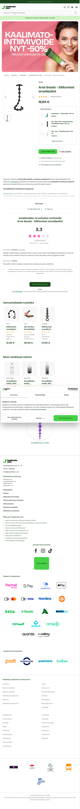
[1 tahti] (39, 97)
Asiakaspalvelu (7, 489)
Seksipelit (45, 738)
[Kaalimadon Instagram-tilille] (43, 551)
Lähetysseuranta (8, 503)
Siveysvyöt (45, 719)
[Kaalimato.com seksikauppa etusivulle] (21, 7)
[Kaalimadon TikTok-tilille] (50, 551)
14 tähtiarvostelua (55, 96)
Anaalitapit (45, 715)
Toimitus (6, 493)
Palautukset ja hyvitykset (11, 496)
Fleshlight (45, 707)
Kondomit (6, 730)
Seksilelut (6, 684)
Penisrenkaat (7, 719)
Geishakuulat (7, 746)
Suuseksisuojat (7, 734)
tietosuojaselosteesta (38, 409)
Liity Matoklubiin (17, 291)
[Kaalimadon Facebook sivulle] (36, 551)
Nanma (41, 82)
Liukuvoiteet (7, 738)
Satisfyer (45, 696)
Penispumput (7, 715)
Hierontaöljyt (7, 742)
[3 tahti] (44, 97)
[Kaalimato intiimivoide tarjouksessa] (40, 46)
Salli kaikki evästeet (65, 418)
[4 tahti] (46, 97)
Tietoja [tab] (66, 395)
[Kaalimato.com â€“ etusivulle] (10, 461)
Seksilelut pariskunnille (10, 696)
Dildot (44, 684)
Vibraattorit (46, 688)
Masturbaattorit (47, 703)
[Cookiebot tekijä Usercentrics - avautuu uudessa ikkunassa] (69, 389)
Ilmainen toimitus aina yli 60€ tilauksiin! (40, 2)
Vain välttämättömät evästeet (14, 418)
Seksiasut (6, 699)
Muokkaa (39, 418)
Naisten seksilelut (9, 692)
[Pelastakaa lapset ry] (14, 767)
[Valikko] (76, 7)
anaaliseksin (15, 182)
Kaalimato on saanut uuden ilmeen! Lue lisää (40, 18)
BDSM (5, 727)
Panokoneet (46, 734)
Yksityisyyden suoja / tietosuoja (13, 500)
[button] (75, 12)
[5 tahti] (48, 97)
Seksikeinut (45, 727)
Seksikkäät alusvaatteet (11, 703)
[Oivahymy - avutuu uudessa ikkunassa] (68, 767)
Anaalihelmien (8, 193)
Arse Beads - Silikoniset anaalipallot (56, 89)
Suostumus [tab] (14, 395)
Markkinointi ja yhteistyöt (11, 510)
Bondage (6, 723)
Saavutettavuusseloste (10, 507)
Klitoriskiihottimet (48, 692)
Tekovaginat (46, 699)
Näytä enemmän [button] (57, 141)
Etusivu (7, 75)
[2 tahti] (42, 97)
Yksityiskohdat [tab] (40, 395)
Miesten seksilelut (9, 688)
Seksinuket (45, 730)
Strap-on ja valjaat (48, 723)
